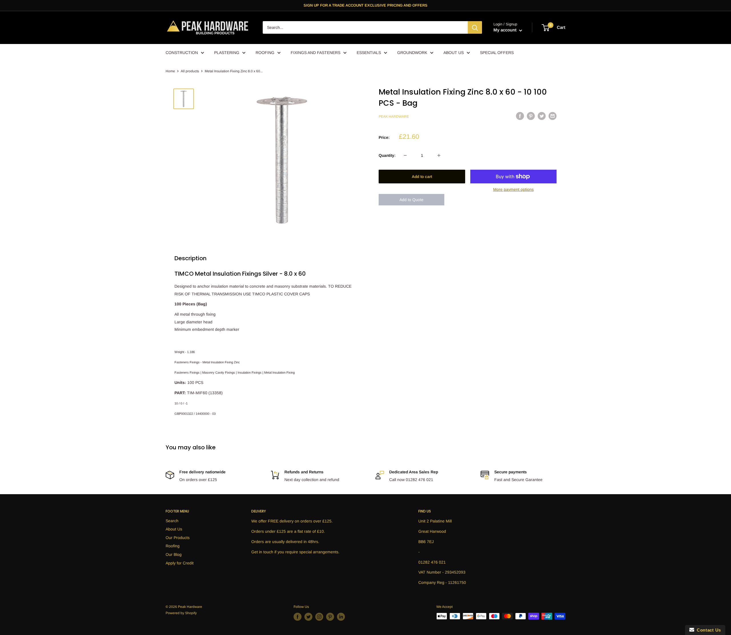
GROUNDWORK (412, 52)
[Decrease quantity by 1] (405, 155)
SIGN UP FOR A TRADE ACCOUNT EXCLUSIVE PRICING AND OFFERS (365, 5)
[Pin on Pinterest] (531, 116)
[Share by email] (553, 116)
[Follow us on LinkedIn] (341, 617)
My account (505, 30)
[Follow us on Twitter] (308, 617)
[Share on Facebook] (520, 116)
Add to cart (422, 176)
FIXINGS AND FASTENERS (315, 52)
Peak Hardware (394, 117)
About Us (174, 529)
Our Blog (174, 554)
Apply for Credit (180, 563)
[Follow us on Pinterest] (330, 617)
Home (170, 71)
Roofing (173, 546)
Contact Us (707, 630)
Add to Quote (411, 199)
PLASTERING (226, 52)
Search (172, 520)
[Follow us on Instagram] (319, 617)
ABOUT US (453, 52)
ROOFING (265, 52)
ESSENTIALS (369, 52)
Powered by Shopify (181, 613)
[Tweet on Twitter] (542, 116)
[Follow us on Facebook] (298, 617)
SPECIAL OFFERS (497, 52)
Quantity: (387, 155)
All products (190, 71)
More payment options (513, 189)
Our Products (178, 537)
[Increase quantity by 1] (439, 155)
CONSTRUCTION (182, 52)
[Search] (475, 27)
